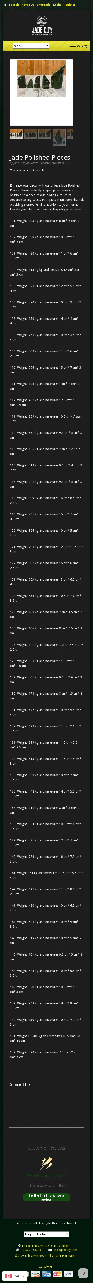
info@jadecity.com (65, 1250)
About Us (28, 4)
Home (5, 5)
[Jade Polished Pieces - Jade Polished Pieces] (41, 78)
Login (57, 4)
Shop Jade (44, 4)
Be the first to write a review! (46, 1197)
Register (70, 4)
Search (14, 4)
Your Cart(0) (78, 46)
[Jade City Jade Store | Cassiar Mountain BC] (46, 25)
